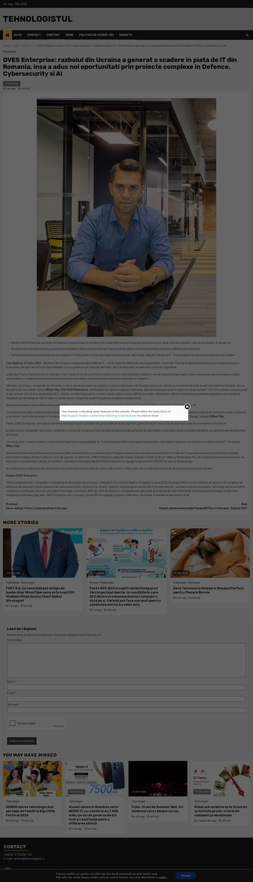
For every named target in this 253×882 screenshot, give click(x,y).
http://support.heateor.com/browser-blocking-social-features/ (99, 415)
